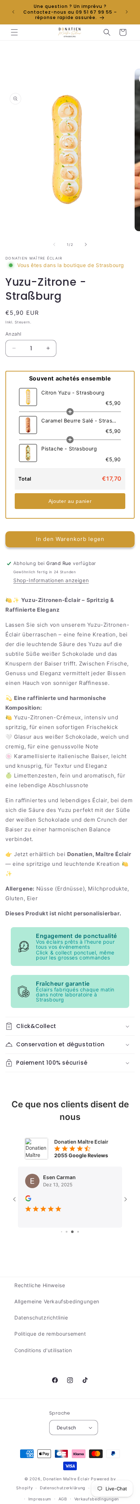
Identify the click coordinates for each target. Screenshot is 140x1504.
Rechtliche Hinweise (39, 1285)
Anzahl (13, 334)
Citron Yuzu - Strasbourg (72, 392)
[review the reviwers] (28, 1199)
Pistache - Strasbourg (69, 448)
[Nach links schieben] (54, 244)
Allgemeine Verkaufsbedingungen (56, 1301)
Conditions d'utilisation (43, 1350)
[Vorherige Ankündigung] (13, 12)
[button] (14, 32)
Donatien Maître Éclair (66, 1478)
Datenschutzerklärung (62, 1487)
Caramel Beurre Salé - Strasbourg (79, 420)
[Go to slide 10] (76, 1232)
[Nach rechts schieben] (86, 244)
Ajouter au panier (70, 501)
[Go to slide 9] (70, 1231)
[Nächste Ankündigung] (127, 12)
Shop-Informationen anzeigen (51, 580)
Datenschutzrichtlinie (41, 1317)
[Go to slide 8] (64, 1232)
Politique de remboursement (50, 1334)
